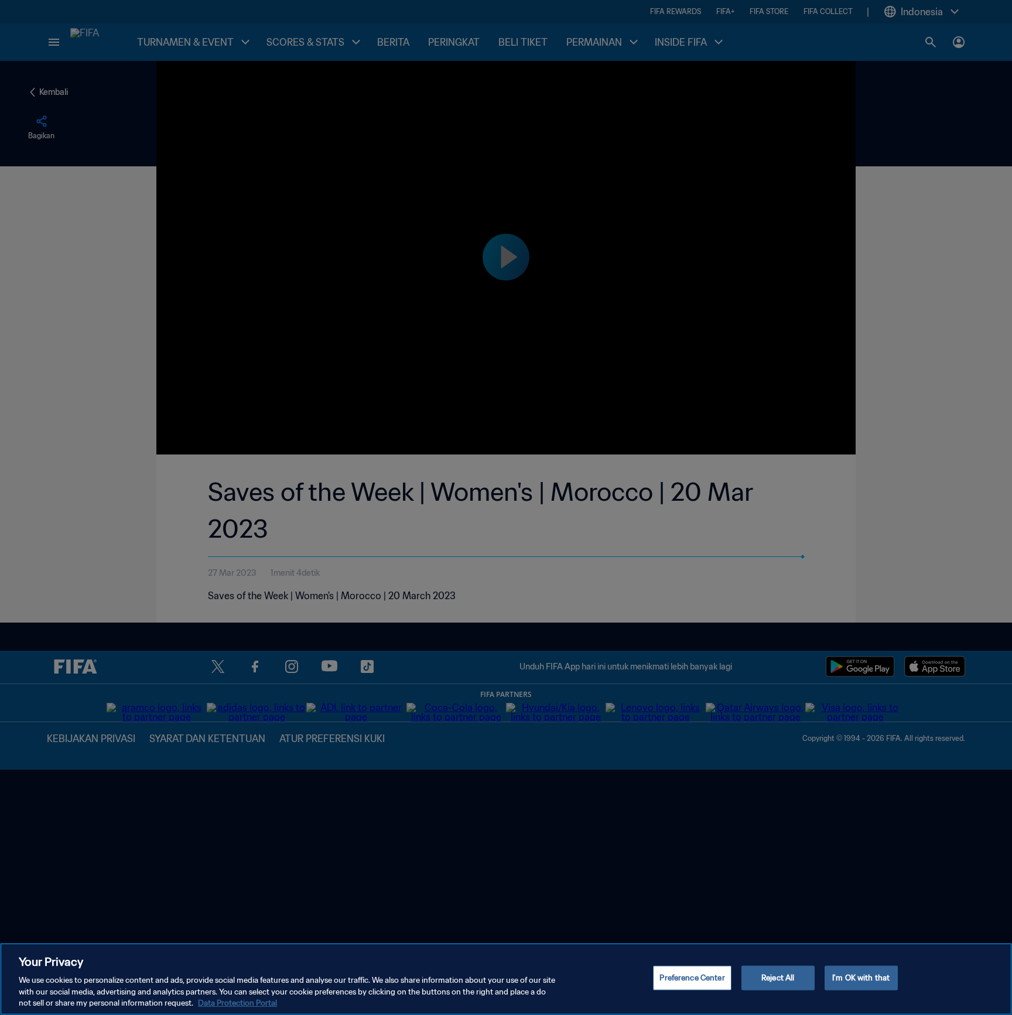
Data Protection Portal (237, 1003)
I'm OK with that (861, 978)
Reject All (777, 978)
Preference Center (691, 978)
